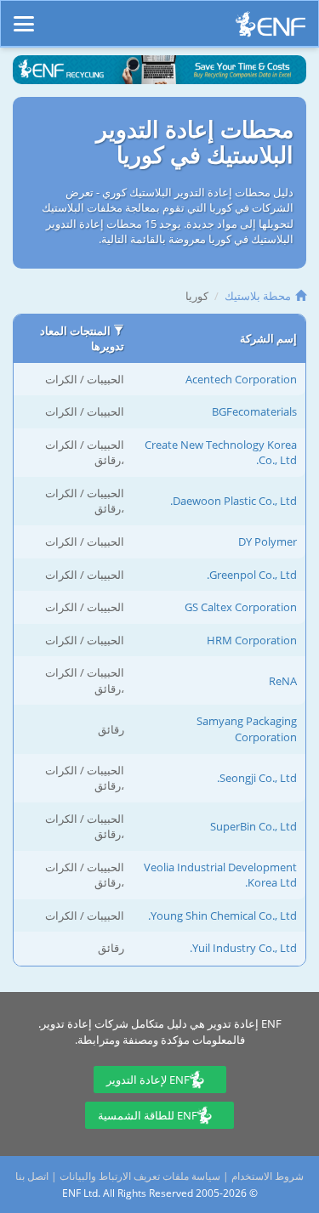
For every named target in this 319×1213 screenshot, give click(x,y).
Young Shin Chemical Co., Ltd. (222, 915)
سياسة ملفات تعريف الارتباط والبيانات (140, 1176)
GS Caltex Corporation (241, 607)
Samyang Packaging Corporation (247, 729)
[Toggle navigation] (24, 16)
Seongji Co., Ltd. (257, 777)
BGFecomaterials (254, 411)
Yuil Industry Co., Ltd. (243, 947)
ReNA (283, 681)
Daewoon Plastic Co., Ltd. (233, 500)
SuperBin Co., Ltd (253, 826)
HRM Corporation (252, 640)
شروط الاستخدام (267, 1176)
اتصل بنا (31, 1176)
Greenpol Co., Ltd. (252, 574)
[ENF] (270, 28)
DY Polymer (267, 541)
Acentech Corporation (241, 379)
